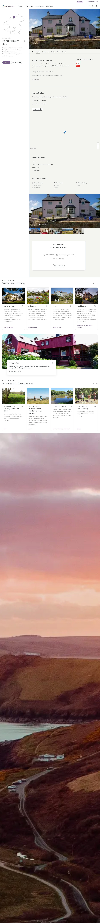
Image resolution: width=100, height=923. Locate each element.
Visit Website (60, 259)
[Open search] (96, 6)
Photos (58, 51)
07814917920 (50, 255)
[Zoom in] (98, 144)
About (33, 51)
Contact (64, 51)
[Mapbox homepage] (33, 148)
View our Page (57, 265)
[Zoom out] (98, 146)
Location (38, 51)
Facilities (53, 51)
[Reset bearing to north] (98, 148)
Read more (35, 79)
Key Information (45, 51)
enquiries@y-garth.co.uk (66, 255)
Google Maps (36, 109)
